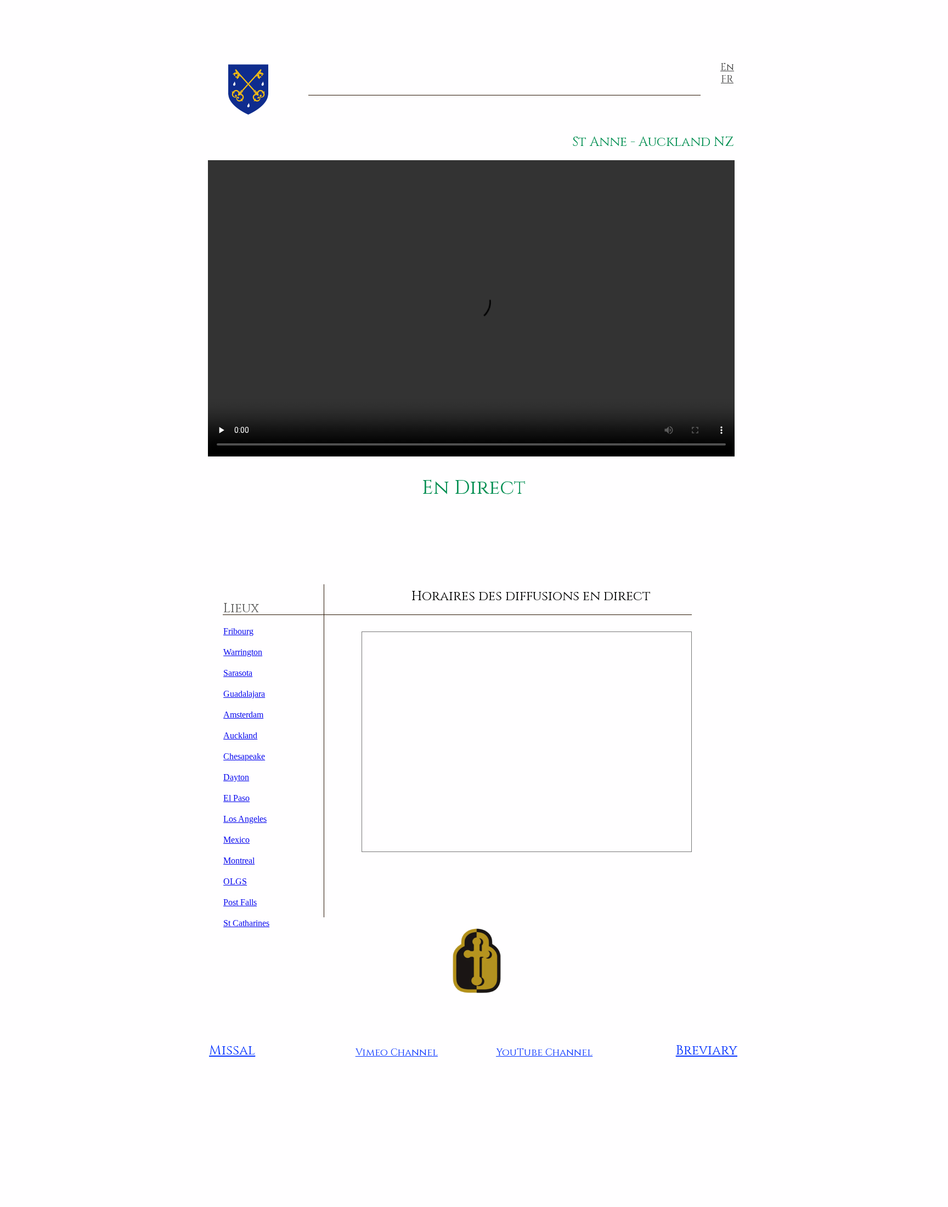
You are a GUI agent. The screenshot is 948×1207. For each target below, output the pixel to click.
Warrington (242, 652)
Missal (232, 1050)
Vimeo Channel (397, 1052)
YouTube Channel (544, 1052)
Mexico (236, 839)
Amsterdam (243, 714)
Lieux (241, 608)
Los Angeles (245, 819)
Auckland (240, 735)
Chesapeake (244, 756)
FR (727, 79)
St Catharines (246, 923)
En (727, 67)
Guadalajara (244, 693)
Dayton (236, 777)
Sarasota (237, 673)
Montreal (239, 860)
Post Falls (240, 902)
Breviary (706, 1050)
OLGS (235, 881)
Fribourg (238, 631)
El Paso (236, 798)
